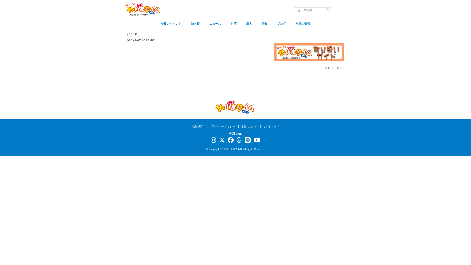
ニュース (215, 23)
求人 (249, 23)
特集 (265, 23)
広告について (249, 126)
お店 (234, 23)
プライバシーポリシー (222, 126)
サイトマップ (271, 126)
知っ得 (195, 23)
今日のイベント (171, 23)
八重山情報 (302, 23)
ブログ (281, 23)
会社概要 (197, 126)
